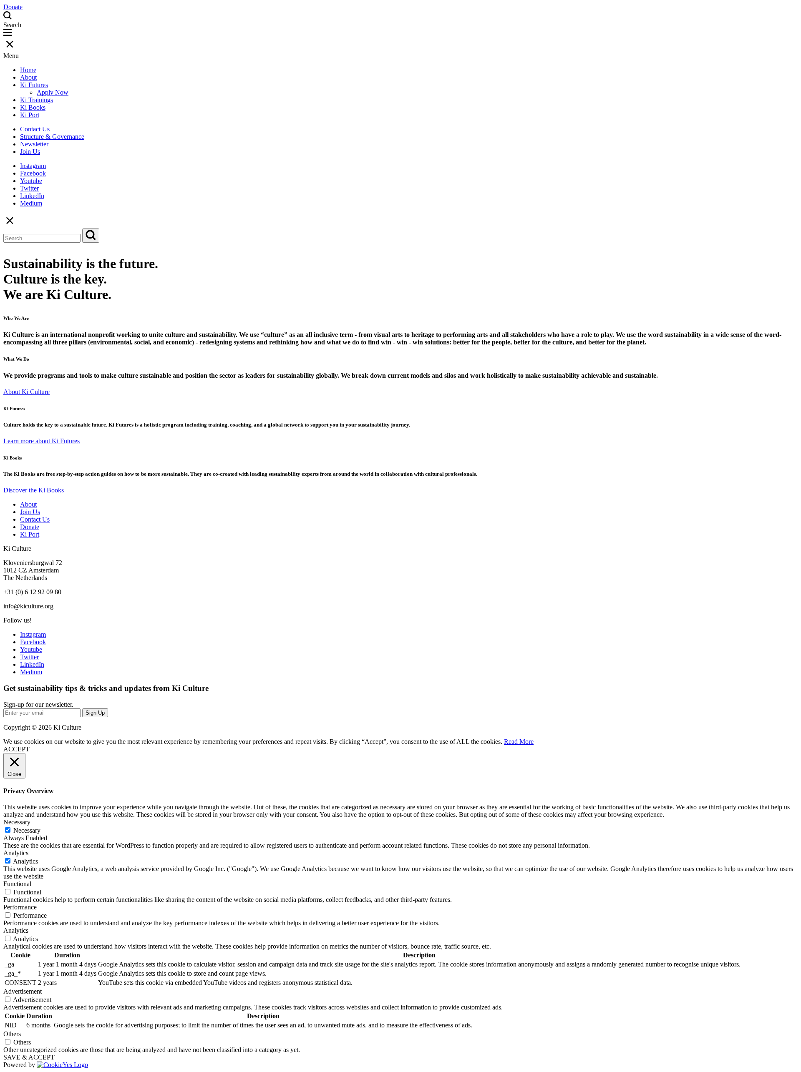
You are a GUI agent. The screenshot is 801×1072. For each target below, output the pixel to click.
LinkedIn (32, 195)
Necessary (26, 830)
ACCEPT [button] (16, 749)
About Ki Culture (26, 391)
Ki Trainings (36, 99)
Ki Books (32, 107)
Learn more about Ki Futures (41, 440)
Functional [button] (17, 883)
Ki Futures (34, 84)
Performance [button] (20, 907)
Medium (31, 203)
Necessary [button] (16, 822)
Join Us (30, 151)
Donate (29, 526)
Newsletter (34, 144)
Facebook (33, 173)
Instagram (33, 165)
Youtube (31, 180)
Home (28, 69)
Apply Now (52, 92)
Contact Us (35, 129)
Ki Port (29, 114)
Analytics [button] (15, 852)
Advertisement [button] (22, 991)
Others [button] (12, 1033)
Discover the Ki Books (33, 490)
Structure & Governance (52, 136)
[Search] (90, 235)
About (28, 77)
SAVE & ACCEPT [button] (29, 1057)
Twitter (29, 188)
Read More (519, 741)
